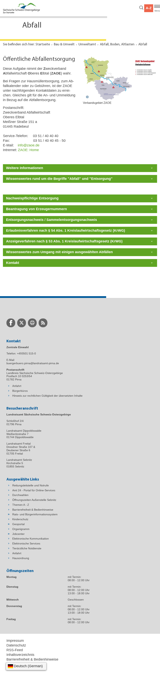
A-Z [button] (149, 8)
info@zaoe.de (28, 145)
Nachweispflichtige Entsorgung (32, 198)
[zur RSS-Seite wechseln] (43, 322)
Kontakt (12, 263)
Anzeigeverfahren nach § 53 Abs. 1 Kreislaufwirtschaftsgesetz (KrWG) (64, 241)
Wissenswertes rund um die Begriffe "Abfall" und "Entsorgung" (59, 179)
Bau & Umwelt (64, 44)
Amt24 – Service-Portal (24, 664)
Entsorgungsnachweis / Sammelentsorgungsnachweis (51, 220)
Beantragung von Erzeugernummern (36, 209)
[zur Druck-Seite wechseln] (32, 322)
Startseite (43, 44)
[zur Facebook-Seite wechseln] (10, 322)
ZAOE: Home (28, 150)
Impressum (15, 641)
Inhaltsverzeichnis (20, 655)
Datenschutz (16, 645)
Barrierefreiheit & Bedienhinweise (32, 659)
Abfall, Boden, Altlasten (117, 44)
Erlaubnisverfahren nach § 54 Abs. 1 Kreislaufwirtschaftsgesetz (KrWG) (65, 230)
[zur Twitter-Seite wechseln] (21, 322)
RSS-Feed (14, 650)
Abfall (142, 44)
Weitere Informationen (24, 168)
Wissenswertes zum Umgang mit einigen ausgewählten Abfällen (59, 252)
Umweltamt (87, 44)
